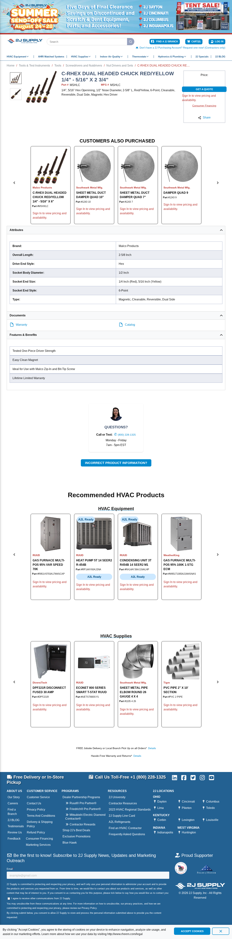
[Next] (218, 185)
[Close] (220, 931)
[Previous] (14, 185)
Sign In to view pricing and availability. (199, 98)
